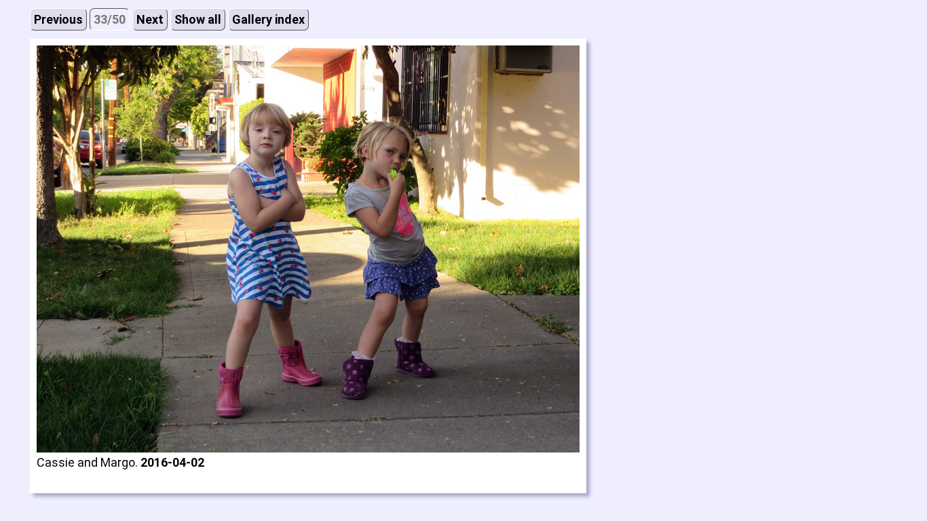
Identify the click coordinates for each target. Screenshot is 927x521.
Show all (197, 19)
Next (150, 19)
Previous (58, 19)
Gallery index (268, 19)
